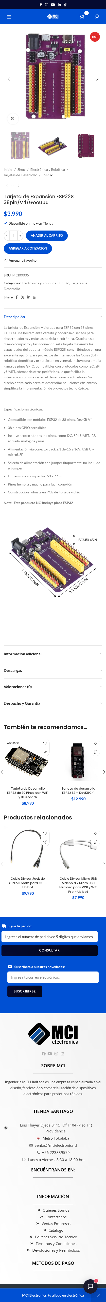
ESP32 (47, 175)
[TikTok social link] (65, 4)
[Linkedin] (62, 1053)
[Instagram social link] (47, 4)
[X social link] (22, 297)
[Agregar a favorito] (45, 743)
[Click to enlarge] (12, 118)
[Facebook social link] (41, 4)
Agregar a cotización (28, 248)
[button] (9, 79)
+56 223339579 (56, 1152)
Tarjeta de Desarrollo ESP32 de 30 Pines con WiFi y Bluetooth (27, 792)
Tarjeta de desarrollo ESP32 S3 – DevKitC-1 (78, 790)
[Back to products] (13, 186)
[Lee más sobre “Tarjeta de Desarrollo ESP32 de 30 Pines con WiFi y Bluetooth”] (45, 751)
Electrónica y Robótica (47, 169)
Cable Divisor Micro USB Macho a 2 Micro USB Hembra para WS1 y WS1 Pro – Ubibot (78, 885)
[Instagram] (56, 1053)
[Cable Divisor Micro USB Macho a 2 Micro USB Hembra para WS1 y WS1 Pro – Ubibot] (78, 850)
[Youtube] (50, 1053)
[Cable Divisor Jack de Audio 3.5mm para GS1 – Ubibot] (28, 850)
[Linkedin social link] (59, 4)
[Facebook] (43, 1053)
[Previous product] (7, 186)
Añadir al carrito (47, 235)
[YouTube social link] (53, 4)
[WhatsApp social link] (35, 297)
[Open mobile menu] (9, 17)
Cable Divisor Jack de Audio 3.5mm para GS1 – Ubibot (27, 882)
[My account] (97, 17)
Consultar (49, 950)
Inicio (8, 169)
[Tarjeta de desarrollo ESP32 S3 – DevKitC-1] (78, 760)
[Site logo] (53, 16)
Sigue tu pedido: (20, 926)
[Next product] (18, 186)
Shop (21, 169)
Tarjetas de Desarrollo (20, 175)
